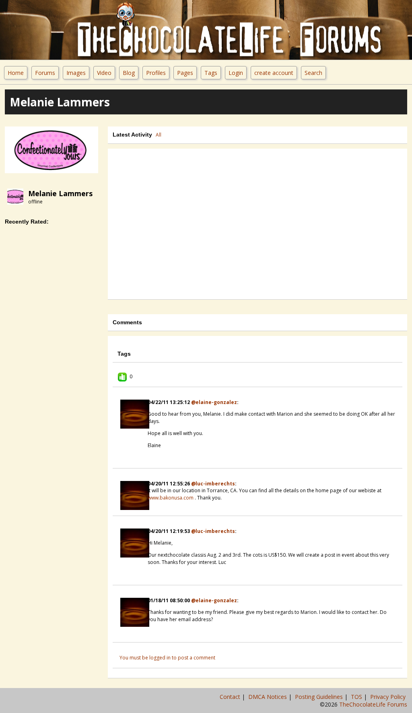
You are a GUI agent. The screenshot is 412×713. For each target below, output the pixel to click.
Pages (185, 73)
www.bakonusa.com (171, 497)
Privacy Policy (388, 697)
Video (104, 73)
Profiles (156, 73)
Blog (129, 73)
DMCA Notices (268, 697)
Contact (231, 697)
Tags (210, 73)
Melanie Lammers (60, 193)
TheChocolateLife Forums (373, 704)
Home (16, 73)
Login (236, 73)
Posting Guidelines (319, 697)
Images (76, 73)
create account (273, 73)
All (158, 134)
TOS (357, 697)
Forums (45, 73)
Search (313, 73)
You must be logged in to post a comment (167, 657)
